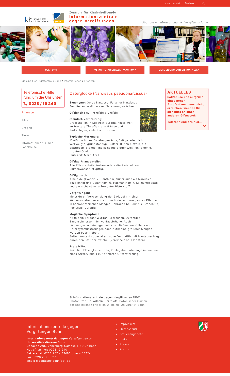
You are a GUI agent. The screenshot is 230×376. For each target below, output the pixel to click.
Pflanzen (89, 81)
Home (166, 3)
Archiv (124, 349)
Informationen (169, 22)
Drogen (27, 127)
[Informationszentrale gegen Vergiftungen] (93, 16)
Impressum (127, 324)
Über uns (148, 22)
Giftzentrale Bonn (50, 81)
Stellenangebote (131, 334)
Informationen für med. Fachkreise (38, 145)
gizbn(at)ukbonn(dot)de (53, 360)
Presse (124, 344)
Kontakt (177, 3)
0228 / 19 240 (42, 104)
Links (123, 339)
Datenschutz (129, 329)
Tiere (25, 135)
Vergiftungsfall (194, 22)
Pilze (25, 120)
